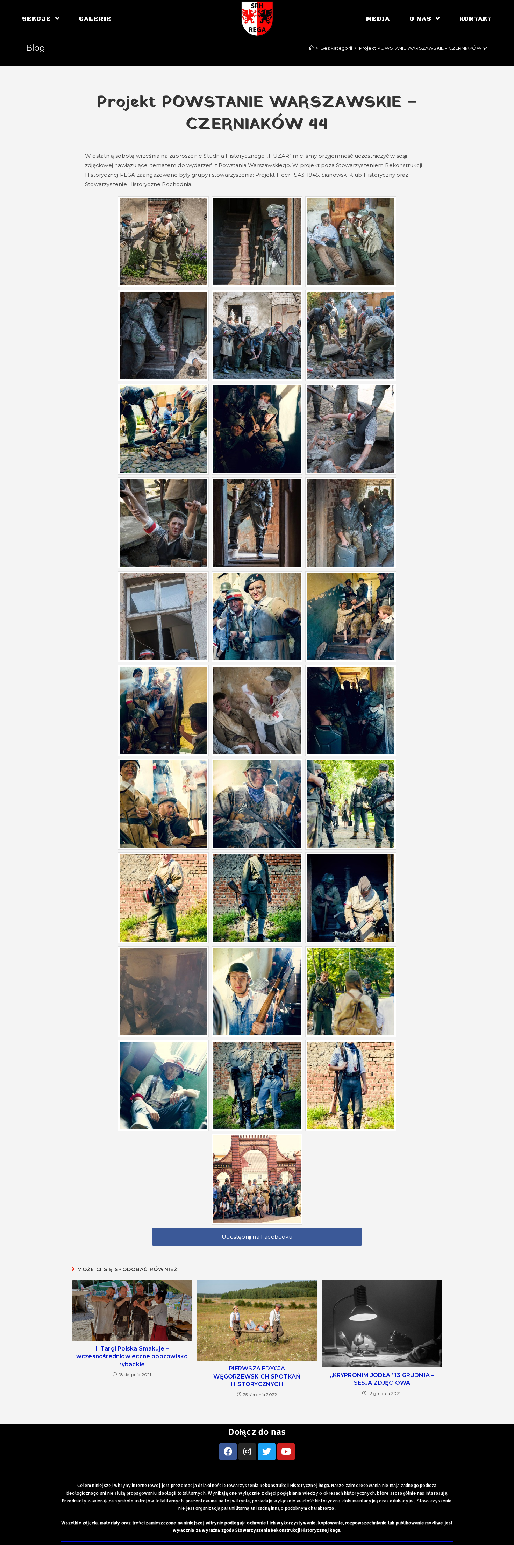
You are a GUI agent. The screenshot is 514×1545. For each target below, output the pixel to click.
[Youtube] (286, 1451)
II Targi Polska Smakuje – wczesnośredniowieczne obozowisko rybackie (132, 1356)
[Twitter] (267, 1451)
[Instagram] (247, 1451)
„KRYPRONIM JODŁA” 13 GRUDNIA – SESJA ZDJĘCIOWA (382, 1379)
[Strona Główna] (311, 48)
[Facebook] (228, 1451)
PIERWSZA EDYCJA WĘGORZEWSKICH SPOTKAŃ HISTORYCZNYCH (256, 1376)
